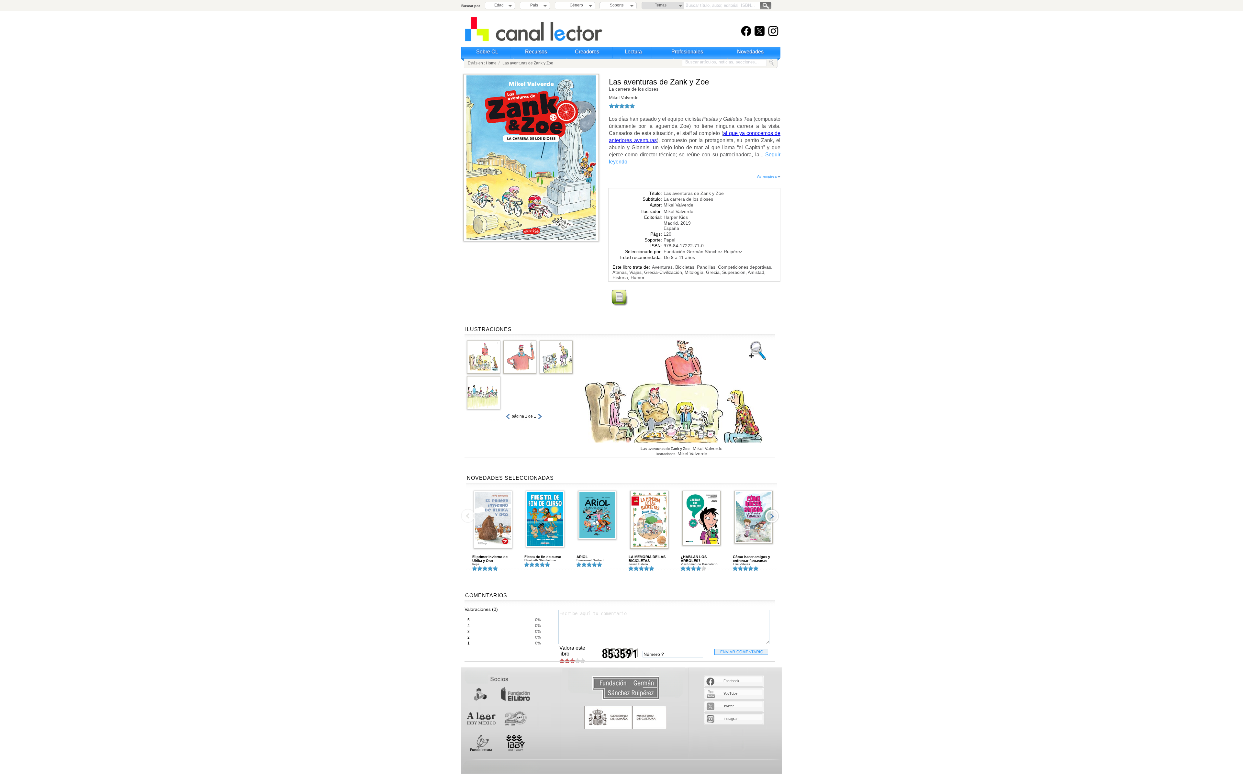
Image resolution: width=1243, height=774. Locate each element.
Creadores (587, 51)
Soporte (617, 5)
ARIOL (582, 557)
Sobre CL (487, 51)
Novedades (750, 51)
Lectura (633, 51)
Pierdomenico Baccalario (699, 564)
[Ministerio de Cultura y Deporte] (625, 717)
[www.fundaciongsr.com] (626, 688)
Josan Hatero (638, 564)
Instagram (731, 719)
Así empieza (767, 176)
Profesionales (687, 51)
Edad (499, 5)
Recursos (536, 51)
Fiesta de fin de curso (542, 557)
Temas (660, 5)
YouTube (730, 693)
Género (575, 5)
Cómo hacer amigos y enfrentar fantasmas (751, 559)
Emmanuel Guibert (590, 560)
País (534, 5)
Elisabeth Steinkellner (540, 560)
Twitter (728, 706)
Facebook (731, 681)
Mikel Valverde (624, 97)
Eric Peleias (741, 564)
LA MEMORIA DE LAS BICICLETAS (647, 559)
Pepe (475, 564)
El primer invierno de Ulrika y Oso (490, 559)
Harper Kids (676, 217)
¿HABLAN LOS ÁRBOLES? (694, 559)
